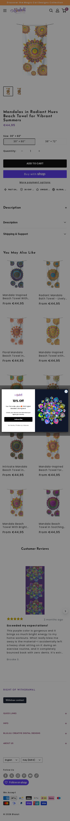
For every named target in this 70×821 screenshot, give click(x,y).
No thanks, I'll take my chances (18, 425)
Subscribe (18, 419)
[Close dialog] (66, 391)
